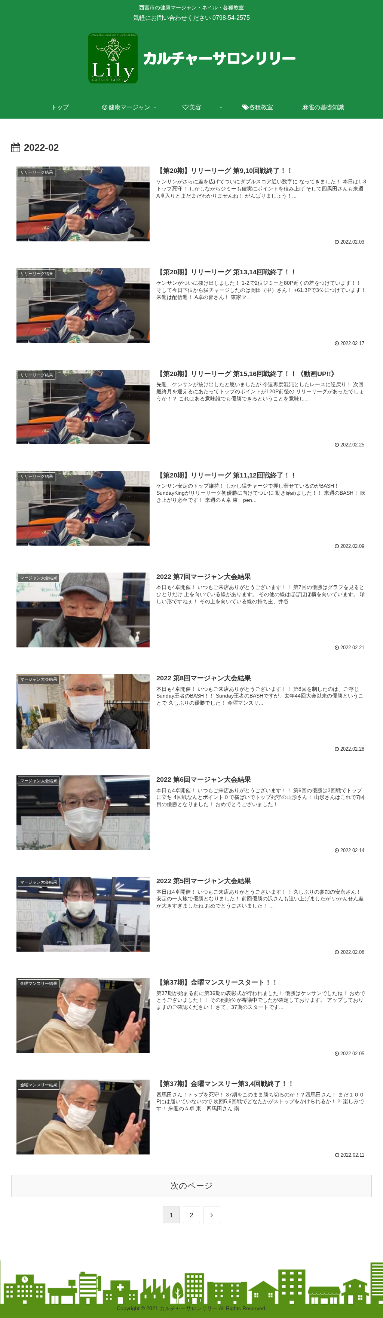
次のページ (192, 1185)
